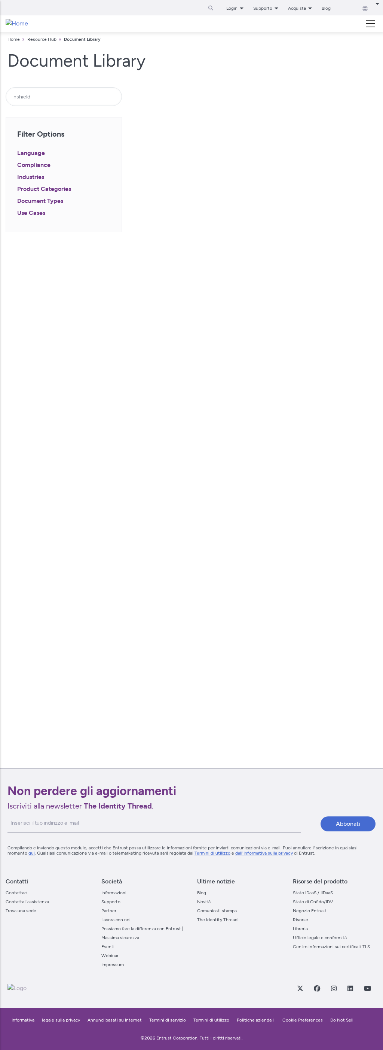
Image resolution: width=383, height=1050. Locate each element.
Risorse (300, 919)
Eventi (107, 946)
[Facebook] (317, 988)
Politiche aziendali (256, 1020)
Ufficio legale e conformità (320, 937)
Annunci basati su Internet (115, 1020)
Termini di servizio (167, 1020)
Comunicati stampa (217, 910)
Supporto (110, 901)
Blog (326, 8)
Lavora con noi (116, 919)
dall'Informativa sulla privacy (264, 853)
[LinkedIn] (350, 988)
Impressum (112, 964)
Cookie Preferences (302, 1020)
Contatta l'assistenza (27, 901)
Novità (204, 901)
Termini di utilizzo (212, 853)
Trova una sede (21, 910)
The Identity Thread (217, 919)
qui (31, 853)
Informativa (23, 1020)
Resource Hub (41, 39)
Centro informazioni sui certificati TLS (331, 946)
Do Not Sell (341, 1020)
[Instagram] (333, 988)
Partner (108, 910)
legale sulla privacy (61, 1020)
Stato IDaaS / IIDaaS (313, 892)
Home (13, 39)
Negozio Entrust (310, 910)
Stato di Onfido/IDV (313, 901)
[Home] (17, 23)
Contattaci (17, 892)
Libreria (300, 928)
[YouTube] (367, 988)
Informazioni (113, 892)
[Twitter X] (299, 988)
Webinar (110, 955)
